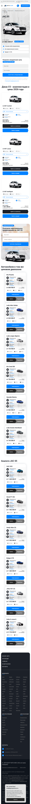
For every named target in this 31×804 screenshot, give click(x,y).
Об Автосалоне (6, 664)
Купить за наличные (15, 126)
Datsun (24, 679)
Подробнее (19, 298)
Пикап (21, 732)
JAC (17, 689)
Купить (11, 298)
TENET (10, 705)
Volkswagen (5, 708)
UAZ (24, 705)
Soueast (4, 703)
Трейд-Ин (4, 661)
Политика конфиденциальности (9, 767)
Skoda (10, 701)
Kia (3, 693)
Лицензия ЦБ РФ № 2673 (15, 778)
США (3, 727)
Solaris (24, 701)
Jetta (10, 691)
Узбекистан (5, 729)
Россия (4, 724)
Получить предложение (15, 74)
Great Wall (11, 686)
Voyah (10, 708)
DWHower (11, 681)
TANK (3, 705)
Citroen (17, 679)
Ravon (24, 698)
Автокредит (5, 658)
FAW (3, 684)
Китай (3, 720)
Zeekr (3, 710)
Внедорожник (23, 717)
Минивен (22, 727)
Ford (10, 684)
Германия (4, 717)
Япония (4, 734)
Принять (15, 799)
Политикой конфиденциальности (12, 81)
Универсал (22, 736)
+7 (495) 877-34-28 (9, 748)
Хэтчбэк (22, 739)
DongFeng (4, 681)
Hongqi (3, 689)
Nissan (3, 698)
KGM (24, 691)
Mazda (17, 696)
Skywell (17, 701)
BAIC (3, 677)
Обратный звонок (25, 5)
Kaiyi (17, 691)
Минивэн (22, 729)
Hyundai (11, 689)
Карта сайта (23, 767)
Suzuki (17, 703)
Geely (3, 686)
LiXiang (11, 696)
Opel (17, 698)
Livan (3, 696)
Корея (3, 722)
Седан (21, 734)
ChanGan (25, 677)
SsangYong (11, 703)
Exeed (24, 681)
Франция (4, 732)
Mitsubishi (25, 696)
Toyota (17, 705)
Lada (17, 693)
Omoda (10, 698)
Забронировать (15, 294)
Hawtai (24, 686)
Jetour (3, 691)
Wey (17, 708)
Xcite (24, 708)
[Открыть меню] (2, 5)
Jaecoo (24, 689)
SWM (24, 703)
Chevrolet (11, 679)
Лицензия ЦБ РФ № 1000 (13, 775)
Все (21, 741)
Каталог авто (6, 656)
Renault (4, 701)
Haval (17, 686)
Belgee (10, 677)
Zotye (10, 710)
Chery (3, 679)
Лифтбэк (22, 722)
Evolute (17, 681)
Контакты (5, 666)
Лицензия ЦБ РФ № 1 (16, 777)
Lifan (24, 693)
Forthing (18, 684)
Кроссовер (22, 720)
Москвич (18, 710)
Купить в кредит (15, 130)
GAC (24, 684)
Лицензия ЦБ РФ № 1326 (17, 780)
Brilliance (18, 677)
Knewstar (11, 693)
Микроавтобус (23, 724)
